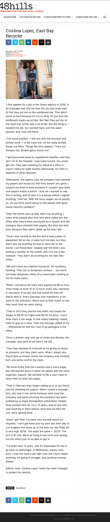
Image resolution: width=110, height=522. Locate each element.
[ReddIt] (35, 42)
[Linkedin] (28, 42)
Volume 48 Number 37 (17, 56)
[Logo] (21, 7)
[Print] (48, 42)
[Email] (41, 42)
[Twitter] (15, 42)
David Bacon (14, 53)
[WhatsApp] (22, 42)
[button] (104, 17)
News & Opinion (17, 54)
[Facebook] (8, 42)
